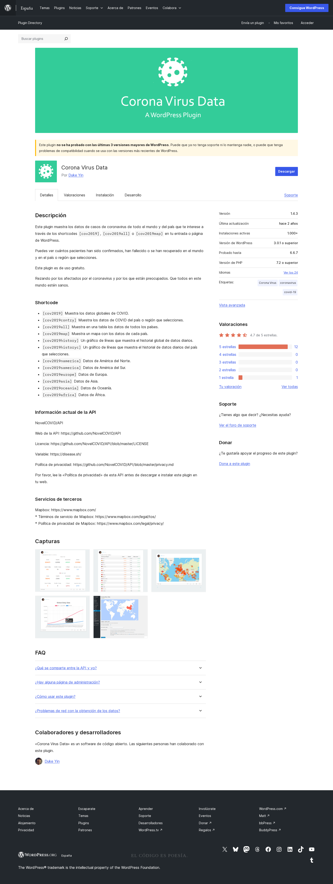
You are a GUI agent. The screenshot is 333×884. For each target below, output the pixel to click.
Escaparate (86, 809)
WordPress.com (273, 809)
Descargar (286, 171)
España (66, 855)
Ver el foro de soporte (237, 425)
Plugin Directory (30, 23)
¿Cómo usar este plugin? (55, 696)
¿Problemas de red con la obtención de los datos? (77, 711)
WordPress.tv (151, 830)
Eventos (205, 816)
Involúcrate (207, 809)
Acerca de (26, 809)
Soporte (291, 195)
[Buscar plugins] (66, 38)
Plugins (83, 823)
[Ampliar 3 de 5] (200, 555)
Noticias (24, 816)
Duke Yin (75, 175)
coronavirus (288, 282)
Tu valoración (230, 386)
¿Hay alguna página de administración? (67, 682)
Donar (205, 823)
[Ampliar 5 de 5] (141, 602)
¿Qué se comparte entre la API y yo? (66, 668)
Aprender (146, 809)
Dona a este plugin (234, 463)
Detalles (46, 195)
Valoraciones (74, 195)
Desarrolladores (151, 823)
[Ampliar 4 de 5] (83, 602)
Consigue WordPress (307, 8)
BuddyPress (270, 830)
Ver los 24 (291, 272)
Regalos (207, 830)
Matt (264, 816)
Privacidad (26, 830)
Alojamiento (27, 823)
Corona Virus (267, 282)
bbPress (267, 823)
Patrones (85, 830)
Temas (83, 816)
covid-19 (290, 292)
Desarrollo (133, 195)
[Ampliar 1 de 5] (83, 555)
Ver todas (290, 386)
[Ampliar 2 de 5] (141, 555)
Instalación (105, 195)
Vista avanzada (232, 305)
